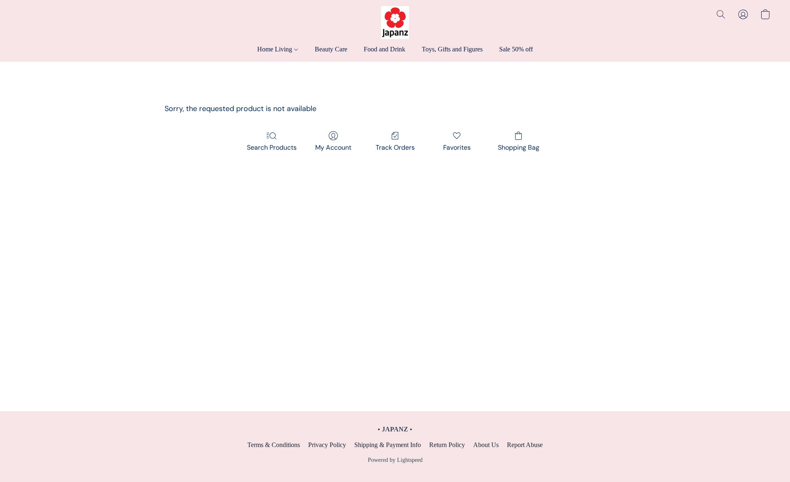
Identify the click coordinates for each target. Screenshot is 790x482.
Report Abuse (525, 444)
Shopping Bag (518, 147)
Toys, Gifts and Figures (452, 49)
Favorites (457, 147)
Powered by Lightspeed (395, 460)
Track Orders (395, 147)
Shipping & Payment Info (387, 444)
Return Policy (447, 444)
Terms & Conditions (273, 444)
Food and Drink (384, 49)
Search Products (272, 147)
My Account (333, 147)
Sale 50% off (516, 49)
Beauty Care (331, 49)
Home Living (275, 49)
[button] (395, 22)
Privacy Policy (327, 444)
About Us (486, 444)
